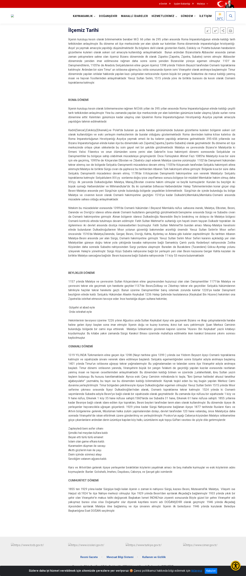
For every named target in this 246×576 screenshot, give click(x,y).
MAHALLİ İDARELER (134, 16)
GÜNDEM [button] (187, 16)
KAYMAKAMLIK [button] (83, 16)
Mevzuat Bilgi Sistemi (120, 557)
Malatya (201, 4)
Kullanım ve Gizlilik (154, 557)
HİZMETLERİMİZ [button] (163, 16)
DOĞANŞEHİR (108, 16)
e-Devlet (163, 4)
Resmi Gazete (89, 557)
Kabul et (211, 570)
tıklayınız (196, 570)
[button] (223, 30)
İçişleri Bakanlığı (182, 4)
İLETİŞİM (205, 16)
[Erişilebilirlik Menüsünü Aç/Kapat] (236, 566)
